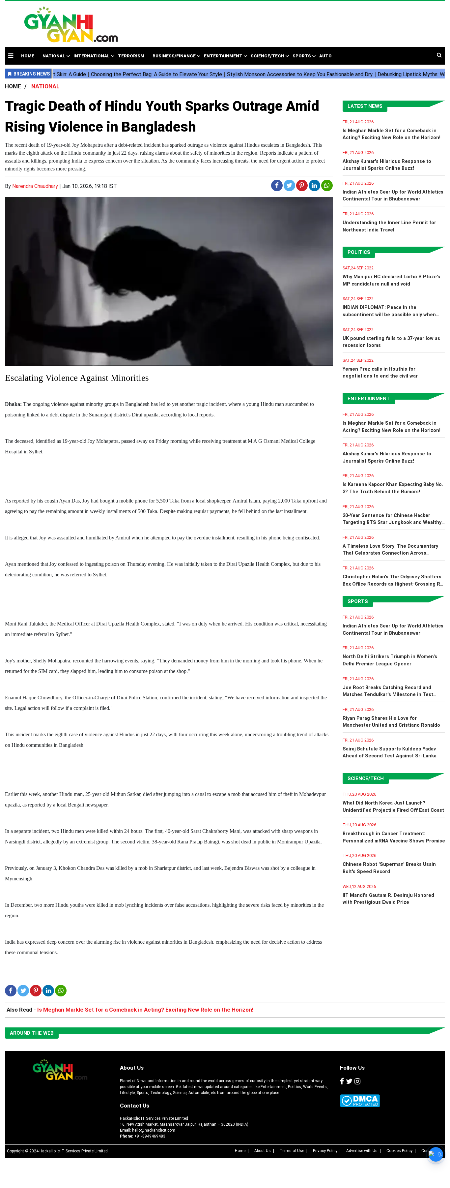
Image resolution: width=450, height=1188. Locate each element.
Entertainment (223, 55)
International (91, 55)
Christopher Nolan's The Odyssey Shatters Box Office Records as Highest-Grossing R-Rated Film (392, 584)
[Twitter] (349, 1082)
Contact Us (134, 1105)
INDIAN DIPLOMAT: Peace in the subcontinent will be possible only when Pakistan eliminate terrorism (389, 314)
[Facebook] (342, 1082)
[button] (10, 55)
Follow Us (352, 1067)
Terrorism (131, 55)
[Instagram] (357, 1082)
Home (240, 1150)
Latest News (365, 106)
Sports (302, 55)
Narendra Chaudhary (35, 186)
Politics (359, 252)
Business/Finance (174, 55)
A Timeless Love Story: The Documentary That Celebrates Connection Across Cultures (390, 553)
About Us (132, 1067)
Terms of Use (292, 1150)
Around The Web (32, 1033)
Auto (325, 55)
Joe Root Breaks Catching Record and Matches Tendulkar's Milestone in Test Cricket (388, 695)
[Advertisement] (277, 21)
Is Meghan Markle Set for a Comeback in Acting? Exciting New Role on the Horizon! (145, 1009)
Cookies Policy (399, 1150)
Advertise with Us (362, 1150)
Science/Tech (267, 55)
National (53, 55)
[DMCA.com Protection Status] (360, 1100)
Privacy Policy (325, 1150)
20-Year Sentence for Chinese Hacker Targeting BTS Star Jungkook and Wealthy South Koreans (392, 523)
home (27, 55)
